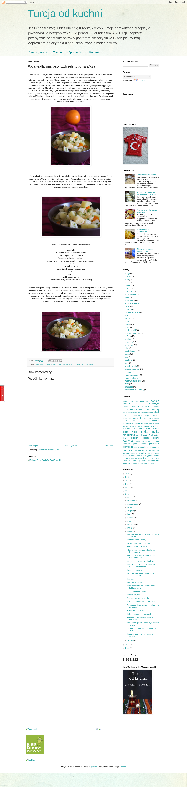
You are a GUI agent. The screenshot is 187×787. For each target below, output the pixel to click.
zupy (127, 384)
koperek (139, 423)
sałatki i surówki (131, 351)
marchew (49, 364)
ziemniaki (89, 364)
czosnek (128, 409)
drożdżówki (129, 300)
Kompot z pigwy (133, 595)
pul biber (128, 450)
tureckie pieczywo (132, 369)
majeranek (132, 426)
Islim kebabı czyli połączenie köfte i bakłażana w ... (141, 587)
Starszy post (108, 446)
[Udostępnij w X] (55, 360)
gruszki (152, 412)
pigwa (135, 444)
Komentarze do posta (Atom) (49, 450)
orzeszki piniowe (150, 438)
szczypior (147, 455)
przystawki (77, 364)
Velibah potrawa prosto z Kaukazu (140, 561)
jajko (141, 415)
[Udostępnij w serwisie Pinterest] (60, 360)
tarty (126, 363)
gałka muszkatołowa (130, 412)
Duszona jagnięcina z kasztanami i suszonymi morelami (141, 566)
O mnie (57, 52)
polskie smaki (130, 330)
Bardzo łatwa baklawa (136, 611)
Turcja (127, 274)
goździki (141, 412)
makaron (146, 426)
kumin (125, 426)
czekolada (155, 406)
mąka (144, 431)
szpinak (156, 456)
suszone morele (135, 456)
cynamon (135, 406)
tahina (125, 458)
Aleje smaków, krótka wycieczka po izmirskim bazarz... (141, 551)
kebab (127, 306)
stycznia (130, 640)
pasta (127, 321)
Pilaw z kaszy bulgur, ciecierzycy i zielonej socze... (140, 574)
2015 (127, 487)
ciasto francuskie (140, 404)
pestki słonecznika (143, 441)
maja (129, 521)
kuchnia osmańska (132, 312)
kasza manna (153, 418)
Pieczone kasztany (134, 570)
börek (127, 283)
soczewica (136, 453)
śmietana (151, 463)
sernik (127, 354)
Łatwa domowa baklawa (146, 175)
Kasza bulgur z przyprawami (143, 231)
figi (158, 410)
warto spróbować (131, 378)
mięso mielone (152, 428)
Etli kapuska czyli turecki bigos (139, 543)
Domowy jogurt (133, 579)
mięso (141, 429)
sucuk (157, 453)
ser (124, 453)
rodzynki (138, 450)
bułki (127, 280)
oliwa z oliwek (58, 364)
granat (146, 412)
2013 (127, 494)
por (135, 447)
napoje (127, 318)
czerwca (130, 518)
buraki (142, 401)
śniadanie (129, 387)
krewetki (156, 423)
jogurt (147, 415)
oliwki (125, 438)
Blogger (122, 767)
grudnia (130, 497)
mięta (125, 432)
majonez (139, 426)
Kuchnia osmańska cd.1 (136, 582)
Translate (142, 80)
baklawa (128, 277)
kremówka (148, 423)
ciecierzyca (154, 404)
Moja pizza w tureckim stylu (138, 598)
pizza (127, 327)
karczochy (127, 418)
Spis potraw (75, 52)
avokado (126, 401)
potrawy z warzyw (132, 333)
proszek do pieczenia (148, 447)
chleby (127, 285)
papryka (128, 440)
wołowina (151, 461)
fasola (154, 410)
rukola (144, 450)
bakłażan (134, 401)
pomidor (128, 446)
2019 (127, 474)
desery (127, 297)
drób (144, 410)
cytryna (145, 406)
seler (83, 364)
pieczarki (155, 441)
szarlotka (128, 360)
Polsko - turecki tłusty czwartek (139, 614)
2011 (127, 648)
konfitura (128, 309)
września (131, 507)
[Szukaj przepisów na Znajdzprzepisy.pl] (30, 760)
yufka (130, 463)
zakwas (135, 463)
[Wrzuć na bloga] (52, 360)
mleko (134, 432)
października (132, 504)
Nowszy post (33, 446)
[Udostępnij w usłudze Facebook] (58, 360)
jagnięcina (133, 416)
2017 (127, 480)
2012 (127, 645)
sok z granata (147, 453)
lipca (129, 514)
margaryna (126, 428)
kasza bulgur (139, 418)
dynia (149, 410)
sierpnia (130, 511)
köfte (127, 315)
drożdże (138, 409)
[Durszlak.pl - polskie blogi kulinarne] (31, 729)
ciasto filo (127, 404)
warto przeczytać (131, 375)
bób (147, 401)
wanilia (125, 460)
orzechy (134, 438)
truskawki (138, 458)
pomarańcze (67, 364)
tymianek (146, 458)
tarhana (131, 458)
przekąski (129, 339)
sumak (125, 456)
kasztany (126, 421)
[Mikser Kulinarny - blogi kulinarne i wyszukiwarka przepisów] (35, 753)
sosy (127, 357)
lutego (130, 531)
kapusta (156, 416)
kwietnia (130, 525)
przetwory (129, 342)
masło (134, 428)
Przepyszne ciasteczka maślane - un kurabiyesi (146, 193)
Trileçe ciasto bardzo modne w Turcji (145, 250)
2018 (127, 477)
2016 (127, 484)
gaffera (94, 767)
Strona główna (37, 52)
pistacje (143, 444)
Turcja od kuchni (65, 13)
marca (130, 528)
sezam (129, 453)
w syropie (129, 372)
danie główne (40, 364)
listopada (131, 501)
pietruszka (126, 444)
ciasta (127, 289)
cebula (155, 400)
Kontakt (94, 52)
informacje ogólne (132, 303)
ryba (126, 348)
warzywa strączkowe (133, 381)
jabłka (125, 416)
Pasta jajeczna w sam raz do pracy (141, 602)
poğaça (128, 336)
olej (137, 435)
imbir (157, 412)
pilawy (127, 324)
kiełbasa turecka (139, 421)
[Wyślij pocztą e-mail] (49, 360)
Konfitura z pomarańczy (136, 540)
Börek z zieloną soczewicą (137, 547)
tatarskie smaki (131, 366)
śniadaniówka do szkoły (134, 390)
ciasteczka (129, 291)
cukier (125, 406)
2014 (127, 491)
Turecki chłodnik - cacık (136, 591)
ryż (153, 450)
